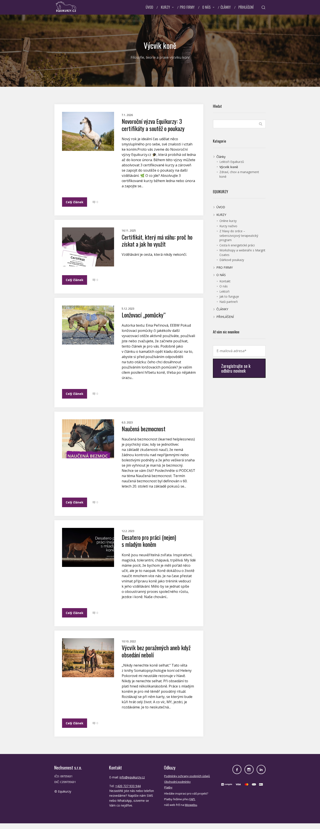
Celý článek (74, 202)
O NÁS (206, 7)
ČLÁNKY (226, 7)
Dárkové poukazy (231, 260)
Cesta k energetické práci (237, 245)
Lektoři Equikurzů (231, 162)
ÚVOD (149, 7)
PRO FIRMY (187, 7)
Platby (168, 787)
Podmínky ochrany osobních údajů (187, 776)
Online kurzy (228, 221)
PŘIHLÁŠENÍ (246, 7)
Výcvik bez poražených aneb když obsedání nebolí (156, 651)
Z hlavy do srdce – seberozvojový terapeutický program (238, 235)
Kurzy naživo (228, 226)
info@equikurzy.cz (132, 777)
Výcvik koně (228, 167)
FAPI (192, 799)
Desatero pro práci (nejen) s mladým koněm (149, 541)
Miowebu (191, 805)
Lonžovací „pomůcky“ (144, 314)
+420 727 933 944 (128, 786)
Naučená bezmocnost (143, 428)
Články (221, 157)
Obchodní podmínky (177, 782)
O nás (223, 286)
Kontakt (225, 281)
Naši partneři (228, 302)
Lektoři (224, 291)
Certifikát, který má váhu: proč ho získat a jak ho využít (157, 240)
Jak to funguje (229, 296)
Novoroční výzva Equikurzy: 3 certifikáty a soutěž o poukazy (153, 125)
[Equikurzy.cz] (66, 7)
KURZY (165, 7)
